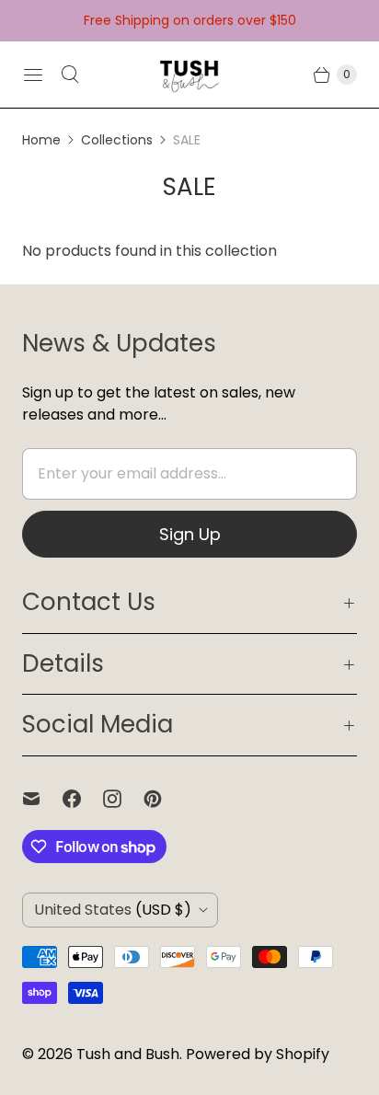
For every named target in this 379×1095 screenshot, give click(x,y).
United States (112, 909)
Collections (117, 140)
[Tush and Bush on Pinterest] (164, 798)
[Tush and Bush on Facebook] (83, 798)
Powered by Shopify (257, 1054)
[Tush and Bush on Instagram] (123, 798)
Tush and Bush (127, 1054)
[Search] (70, 74)
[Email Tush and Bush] (42, 798)
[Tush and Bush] (189, 74)
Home (41, 140)
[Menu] (33, 74)
